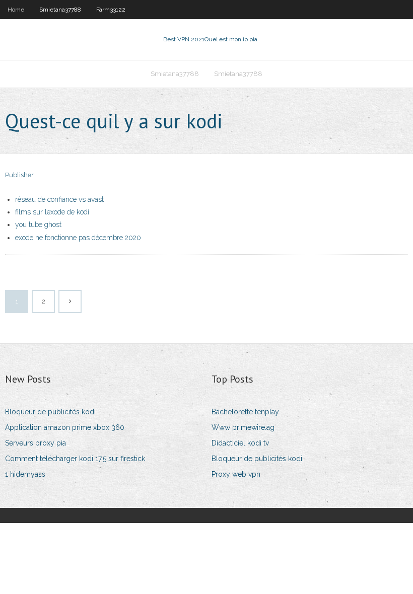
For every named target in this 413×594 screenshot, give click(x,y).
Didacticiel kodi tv (240, 443)
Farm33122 (110, 9)
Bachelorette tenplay (245, 412)
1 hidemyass (25, 474)
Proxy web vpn (236, 474)
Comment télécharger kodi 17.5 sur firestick (75, 459)
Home (16, 9)
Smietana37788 (60, 9)
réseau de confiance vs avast (59, 199)
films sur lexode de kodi (52, 212)
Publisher (19, 175)
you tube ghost (38, 224)
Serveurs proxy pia (35, 443)
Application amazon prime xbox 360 (64, 427)
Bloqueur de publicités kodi (50, 412)
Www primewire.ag (243, 427)
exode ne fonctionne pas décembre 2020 (78, 238)
